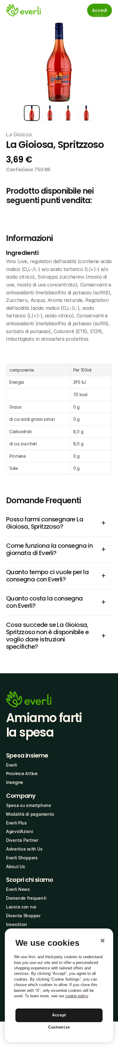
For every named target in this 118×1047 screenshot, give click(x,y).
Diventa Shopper (23, 915)
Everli (11, 765)
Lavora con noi (21, 906)
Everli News (18, 889)
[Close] (102, 940)
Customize (59, 1027)
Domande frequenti (26, 898)
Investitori (16, 924)
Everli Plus (16, 822)
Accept (59, 1015)
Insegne (14, 782)
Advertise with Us (24, 848)
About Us (15, 866)
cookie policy (76, 996)
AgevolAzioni (19, 831)
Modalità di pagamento (30, 814)
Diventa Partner (22, 840)
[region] (59, 985)
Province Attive (22, 774)
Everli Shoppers (22, 857)
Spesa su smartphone (28, 805)
